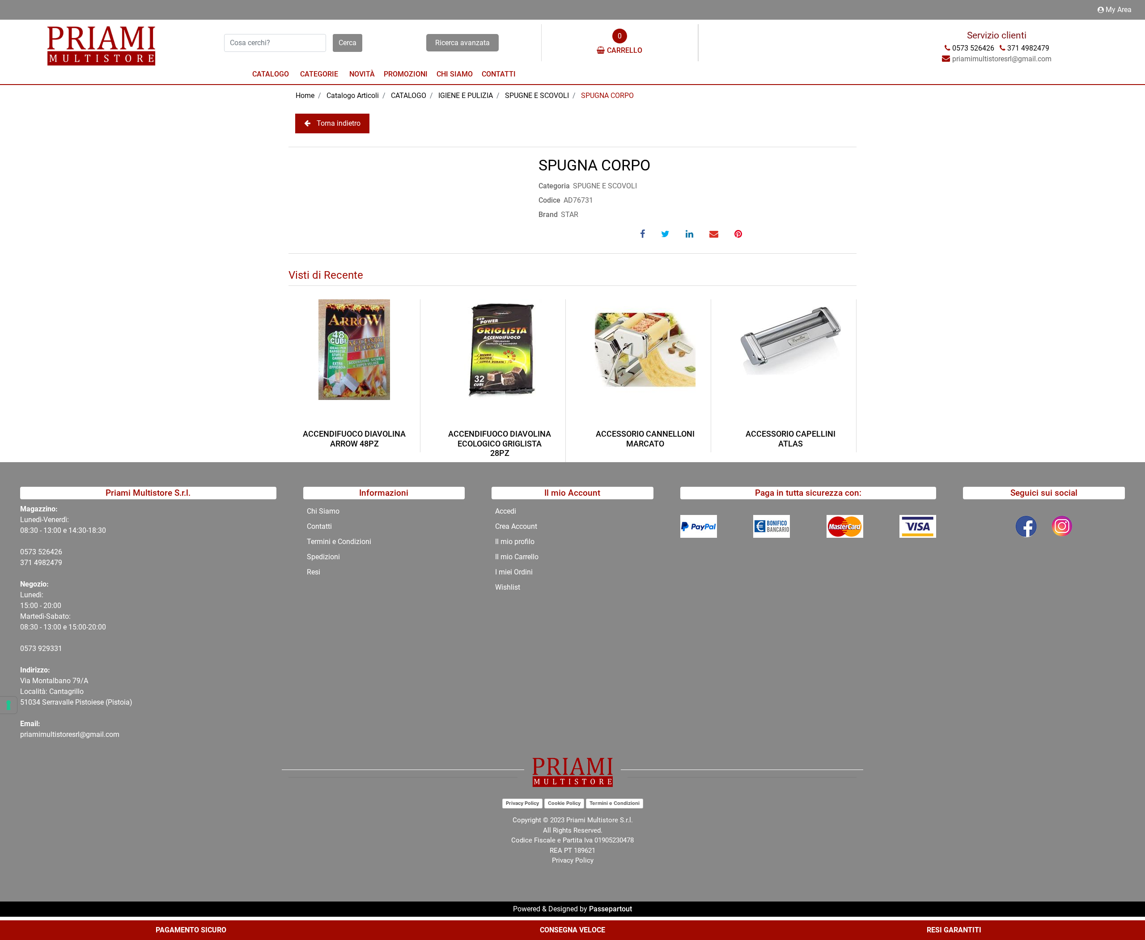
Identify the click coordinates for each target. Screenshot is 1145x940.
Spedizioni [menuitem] (323, 557)
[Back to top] (1120, 906)
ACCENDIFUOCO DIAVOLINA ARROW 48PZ (354, 438)
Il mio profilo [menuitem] (514, 541)
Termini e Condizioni (614, 803)
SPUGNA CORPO (607, 95)
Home (305, 95)
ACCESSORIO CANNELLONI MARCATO (645, 438)
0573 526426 (41, 552)
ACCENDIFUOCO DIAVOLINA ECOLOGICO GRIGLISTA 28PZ (499, 443)
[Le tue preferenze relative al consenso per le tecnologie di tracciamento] (8, 705)
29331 (52, 648)
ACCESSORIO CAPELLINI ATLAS (790, 438)
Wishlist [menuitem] (507, 587)
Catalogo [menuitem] (270, 74)
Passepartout (610, 909)
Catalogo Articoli (353, 95)
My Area (1119, 9)
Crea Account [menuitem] (516, 526)
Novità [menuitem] (362, 74)
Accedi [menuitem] (505, 511)
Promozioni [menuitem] (406, 74)
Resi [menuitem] (313, 572)
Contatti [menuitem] (499, 74)
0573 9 (31, 648)
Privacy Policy (522, 803)
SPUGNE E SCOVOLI (537, 95)
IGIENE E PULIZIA (465, 95)
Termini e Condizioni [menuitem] (339, 541)
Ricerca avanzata (462, 42)
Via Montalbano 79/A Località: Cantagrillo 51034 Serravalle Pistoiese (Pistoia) (76, 691)
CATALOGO (408, 95)
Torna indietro (338, 123)
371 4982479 (41, 562)
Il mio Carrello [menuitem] (517, 557)
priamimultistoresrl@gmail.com (69, 734)
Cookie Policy (564, 803)
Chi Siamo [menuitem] (455, 74)
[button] (347, 43)
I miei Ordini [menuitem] (514, 572)
